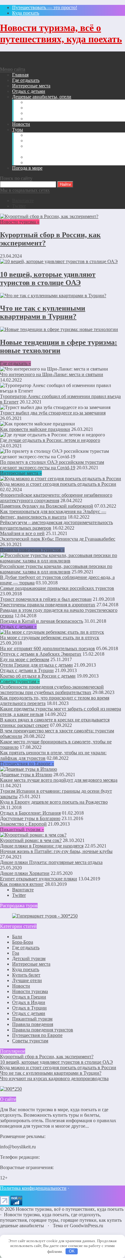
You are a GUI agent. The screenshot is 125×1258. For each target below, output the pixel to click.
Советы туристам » (20, 681)
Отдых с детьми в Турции (27, 670)
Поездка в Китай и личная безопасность (41, 621)
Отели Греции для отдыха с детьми (36, 665)
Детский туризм (29, 958)
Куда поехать (25, 969)
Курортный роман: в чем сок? (31, 840)
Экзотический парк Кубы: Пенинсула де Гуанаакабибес (57, 538)
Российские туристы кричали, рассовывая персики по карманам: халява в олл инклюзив (56, 569)
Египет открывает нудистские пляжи (38, 878)
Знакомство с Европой (23, 823)
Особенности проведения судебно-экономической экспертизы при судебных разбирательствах (52, 689)
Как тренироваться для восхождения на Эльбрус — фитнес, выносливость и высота (53, 514)
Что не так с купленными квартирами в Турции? (42, 312)
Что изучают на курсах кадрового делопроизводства (54, 1078)
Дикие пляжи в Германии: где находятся (41, 845)
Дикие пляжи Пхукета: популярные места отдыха (51, 862)
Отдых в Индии (28, 1002)
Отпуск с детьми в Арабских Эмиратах (40, 654)
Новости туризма (30, 991)
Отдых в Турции (29, 1007)
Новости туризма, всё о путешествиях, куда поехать (61, 33)
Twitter (19, 206)
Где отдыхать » (15, 363)
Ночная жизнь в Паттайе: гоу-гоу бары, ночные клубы (56, 851)
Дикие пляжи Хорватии (24, 873)
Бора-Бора (22, 942)
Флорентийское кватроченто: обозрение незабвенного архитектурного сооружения (56, 497)
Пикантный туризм (32, 1018)
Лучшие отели (27, 980)
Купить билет (26, 975)
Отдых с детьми (28, 1013)
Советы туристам (30, 1040)
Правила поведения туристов (42, 1029)
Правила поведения (32, 1024)
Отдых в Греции (29, 996)
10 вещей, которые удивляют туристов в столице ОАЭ (48, 278)
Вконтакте (23, 200)
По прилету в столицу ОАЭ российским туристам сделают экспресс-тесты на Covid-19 (52, 465)
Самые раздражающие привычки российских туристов (57, 588)
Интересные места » (21, 473)
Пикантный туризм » (22, 829)
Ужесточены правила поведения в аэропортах (47, 604)
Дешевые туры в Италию (26, 774)
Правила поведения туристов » (32, 549)
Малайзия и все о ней (22, 533)
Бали (17, 936)
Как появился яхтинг (22, 884)
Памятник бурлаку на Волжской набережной (46, 506)
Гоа (15, 953)
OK (72, 1251)
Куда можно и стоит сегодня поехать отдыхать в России (58, 484)
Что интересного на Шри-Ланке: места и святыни (51, 374)
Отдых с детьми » (18, 626)
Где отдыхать (25, 947)
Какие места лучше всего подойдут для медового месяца (58, 780)
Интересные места (31, 964)
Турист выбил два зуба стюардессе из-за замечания (53, 412)
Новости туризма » (19, 221)
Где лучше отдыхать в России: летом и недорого (50, 440)
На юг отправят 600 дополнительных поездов (47, 648)
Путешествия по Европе (37, 1035)
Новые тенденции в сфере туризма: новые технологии (58, 346)
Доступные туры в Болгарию (30, 818)
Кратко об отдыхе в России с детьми (38, 675)
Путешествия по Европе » (27, 763)
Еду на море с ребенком (24, 659)
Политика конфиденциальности (33, 1188)
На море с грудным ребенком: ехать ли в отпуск (49, 637)
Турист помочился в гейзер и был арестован (46, 599)
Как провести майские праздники (35, 429)
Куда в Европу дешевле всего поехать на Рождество (54, 802)
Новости (21, 985)
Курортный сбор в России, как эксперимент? (46, 1056)
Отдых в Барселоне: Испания (30, 813)
